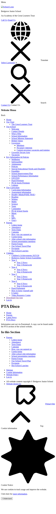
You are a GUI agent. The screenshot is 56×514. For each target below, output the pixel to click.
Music (14, 213)
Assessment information (21, 192)
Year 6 (14, 281)
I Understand (7, 499)
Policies (14, 166)
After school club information (23, 239)
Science (14, 204)
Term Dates (16, 230)
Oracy (14, 220)
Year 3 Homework (24, 265)
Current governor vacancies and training (33, 150)
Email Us (11, 20)
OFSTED (15, 178)
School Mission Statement (22, 138)
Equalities (15, 171)
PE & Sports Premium (20, 183)
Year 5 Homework (24, 279)
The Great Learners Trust (21, 124)
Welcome (15, 129)
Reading (14, 197)
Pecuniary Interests (24, 148)
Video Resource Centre (21, 295)
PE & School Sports (19, 211)
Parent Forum (17, 244)
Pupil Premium (17, 180)
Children (9, 253)
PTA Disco (10, 320)
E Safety (14, 293)
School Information (19, 136)
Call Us (4, 20)
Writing (14, 199)
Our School (11, 127)
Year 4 (14, 267)
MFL (13, 218)
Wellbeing (15, 159)
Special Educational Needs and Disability (28, 169)
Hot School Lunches (19, 251)
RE (12, 216)
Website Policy (12, 375)
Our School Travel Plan (21, 246)
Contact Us (5, 105)
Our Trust (10, 122)
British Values (17, 141)
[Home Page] (7, 7)
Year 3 (14, 260)
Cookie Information (14, 372)
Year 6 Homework (24, 286)
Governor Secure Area (20, 152)
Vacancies (15, 155)
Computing (16, 209)
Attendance (16, 227)
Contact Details (17, 131)
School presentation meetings (23, 241)
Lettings (14, 185)
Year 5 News (22, 276)
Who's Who (16, 134)
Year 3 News (22, 262)
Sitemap (9, 370)
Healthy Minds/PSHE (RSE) (23, 194)
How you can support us (21, 234)
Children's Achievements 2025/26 (25, 255)
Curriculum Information (21, 190)
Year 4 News (22, 269)
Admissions (16, 164)
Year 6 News (22, 284)
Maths (14, 202)
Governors (15, 143)
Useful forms (16, 237)
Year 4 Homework (24, 272)
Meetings (20, 145)
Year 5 (14, 274)
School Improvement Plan (22, 173)
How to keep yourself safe (22, 291)
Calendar (15, 232)
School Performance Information (24, 176)
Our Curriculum (12, 187)
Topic (13, 206)
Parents (9, 223)
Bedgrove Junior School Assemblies (26, 258)
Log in (9, 300)
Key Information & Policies (17, 157)
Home (8, 120)
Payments (15, 248)
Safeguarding (16, 162)
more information (20, 494)
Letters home (16, 225)
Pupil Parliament (18, 288)
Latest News (11, 317)
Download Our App (14, 298)
